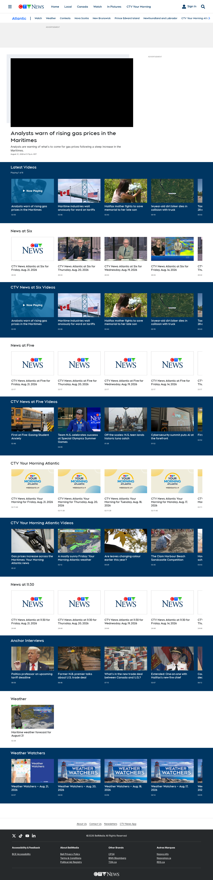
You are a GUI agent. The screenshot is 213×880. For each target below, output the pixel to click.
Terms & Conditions (70, 858)
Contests (65, 18)
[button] (195, 197)
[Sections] (10, 6)
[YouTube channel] (27, 836)
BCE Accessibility (21, 854)
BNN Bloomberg (117, 858)
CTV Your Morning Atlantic (197, 18)
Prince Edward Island (127, 18)
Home (55, 6)
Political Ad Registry (71, 862)
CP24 (111, 854)
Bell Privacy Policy (70, 854)
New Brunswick (102, 18)
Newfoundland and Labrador (160, 18)
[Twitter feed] (14, 836)
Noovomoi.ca (164, 858)
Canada (82, 6)
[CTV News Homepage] (31, 7)
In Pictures (114, 6)
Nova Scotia (82, 18)
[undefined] (32, 197)
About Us (82, 823)
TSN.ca (112, 862)
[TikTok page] (21, 836)
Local (68, 6)
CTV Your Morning (139, 6)
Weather (51, 18)
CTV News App (128, 823)
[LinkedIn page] (34, 836)
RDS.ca (161, 862)
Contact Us (95, 823)
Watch (97, 6)
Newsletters (110, 823)
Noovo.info (163, 854)
